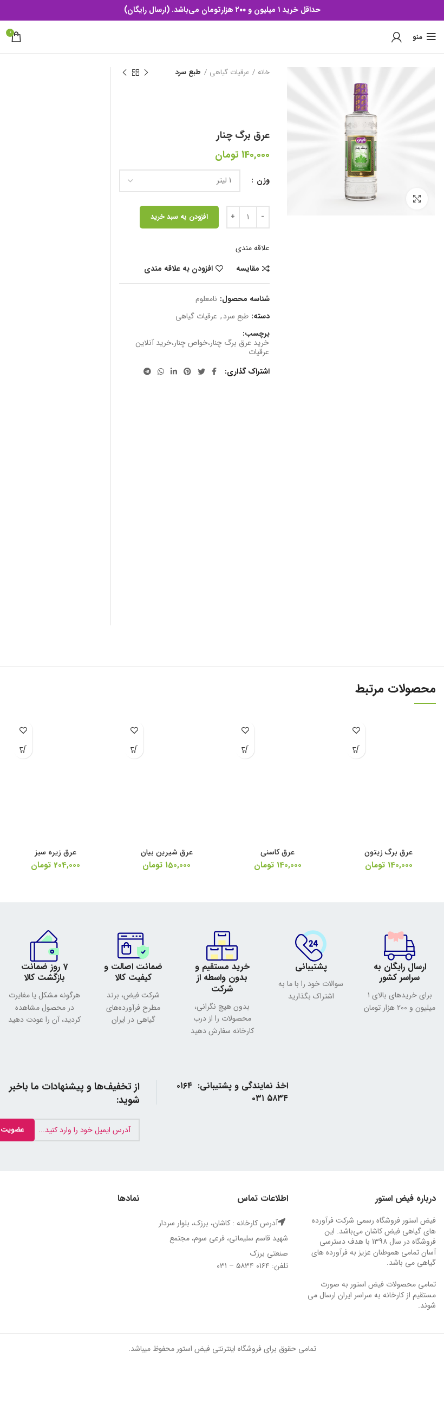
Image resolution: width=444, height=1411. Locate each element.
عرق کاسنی (277, 852)
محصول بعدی (124, 72)
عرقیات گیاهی (229, 72)
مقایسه (247, 268)
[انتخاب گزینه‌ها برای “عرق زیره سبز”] (23, 749)
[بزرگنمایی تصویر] (417, 199)
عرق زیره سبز (55, 852)
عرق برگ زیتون (388, 852)
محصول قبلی (146, 72)
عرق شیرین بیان (167, 852)
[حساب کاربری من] (396, 37)
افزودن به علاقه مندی (178, 268)
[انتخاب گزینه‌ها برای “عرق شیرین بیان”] (134, 749)
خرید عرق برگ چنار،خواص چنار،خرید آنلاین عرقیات (202, 347)
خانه (264, 72)
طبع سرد (188, 72)
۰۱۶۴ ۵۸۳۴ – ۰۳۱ (243, 1266)
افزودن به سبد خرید (179, 217)
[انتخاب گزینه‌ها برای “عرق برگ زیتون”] (356, 749)
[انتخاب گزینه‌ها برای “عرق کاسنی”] (245, 749)
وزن (262, 180)
